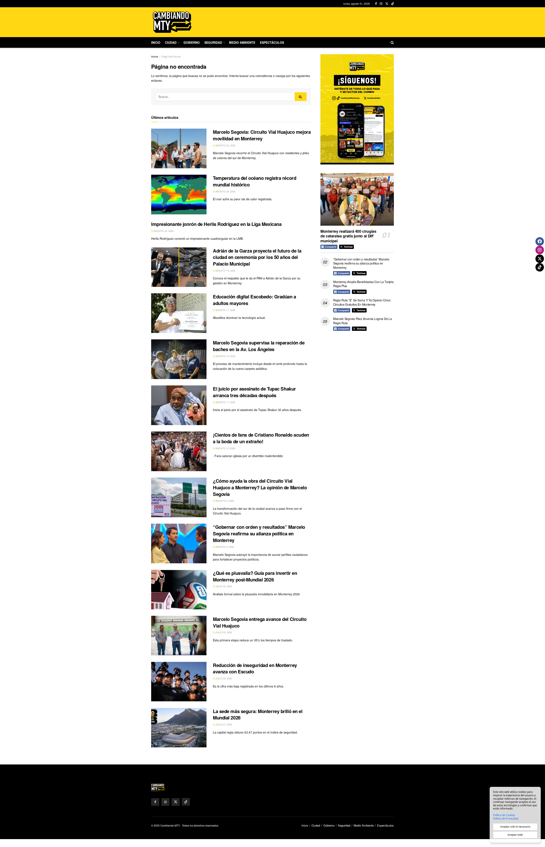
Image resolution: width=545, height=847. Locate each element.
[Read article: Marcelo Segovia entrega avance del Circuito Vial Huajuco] (179, 635)
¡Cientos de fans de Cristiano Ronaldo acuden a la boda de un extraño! (261, 438)
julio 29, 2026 (223, 678)
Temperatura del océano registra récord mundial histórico (254, 181)
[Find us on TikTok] (392, 3)
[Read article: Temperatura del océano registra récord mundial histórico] (179, 194)
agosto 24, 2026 (225, 191)
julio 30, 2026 (223, 586)
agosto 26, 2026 (225, 145)
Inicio (155, 42)
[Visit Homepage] (172, 22)
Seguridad (213, 42)
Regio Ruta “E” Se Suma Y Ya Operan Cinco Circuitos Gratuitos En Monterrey (362, 302)
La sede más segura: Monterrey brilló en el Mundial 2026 (258, 714)
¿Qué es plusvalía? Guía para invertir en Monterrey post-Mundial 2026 (255, 576)
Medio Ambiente (242, 42)
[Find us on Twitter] (386, 3)
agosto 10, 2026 (225, 448)
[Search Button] (392, 42)
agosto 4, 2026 (224, 546)
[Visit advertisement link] (357, 109)
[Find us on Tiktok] (186, 802)
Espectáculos (272, 42)
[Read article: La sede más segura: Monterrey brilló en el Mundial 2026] (179, 728)
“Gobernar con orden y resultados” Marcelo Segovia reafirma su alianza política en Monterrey (259, 533)
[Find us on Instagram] (381, 3)
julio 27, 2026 (223, 724)
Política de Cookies (504, 815)
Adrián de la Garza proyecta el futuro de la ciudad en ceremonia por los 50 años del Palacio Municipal (257, 257)
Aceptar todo (515, 835)
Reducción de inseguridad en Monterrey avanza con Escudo (255, 668)
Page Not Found (171, 56)
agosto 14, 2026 (225, 356)
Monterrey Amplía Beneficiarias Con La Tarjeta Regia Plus (363, 284)
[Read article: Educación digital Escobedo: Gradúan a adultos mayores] (179, 313)
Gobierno (192, 42)
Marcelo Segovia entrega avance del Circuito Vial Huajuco (259, 622)
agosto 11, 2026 (225, 402)
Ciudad (170, 42)
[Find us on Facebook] (376, 3)
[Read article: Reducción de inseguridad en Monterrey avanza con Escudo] (179, 682)
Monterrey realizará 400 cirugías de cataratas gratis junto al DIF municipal (348, 236)
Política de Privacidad (505, 818)
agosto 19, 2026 (225, 270)
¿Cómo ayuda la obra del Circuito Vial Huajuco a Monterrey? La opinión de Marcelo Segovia (260, 487)
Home (154, 56)
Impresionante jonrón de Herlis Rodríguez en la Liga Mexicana (216, 224)
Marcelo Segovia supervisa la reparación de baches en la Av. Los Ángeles (259, 346)
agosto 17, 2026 (225, 310)
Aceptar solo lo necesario (515, 826)
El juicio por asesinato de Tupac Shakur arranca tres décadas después (254, 392)
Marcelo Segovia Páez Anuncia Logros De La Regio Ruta (362, 321)
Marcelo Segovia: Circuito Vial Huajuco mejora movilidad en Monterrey (262, 135)
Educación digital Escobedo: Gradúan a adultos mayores (254, 300)
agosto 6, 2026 (224, 500)
